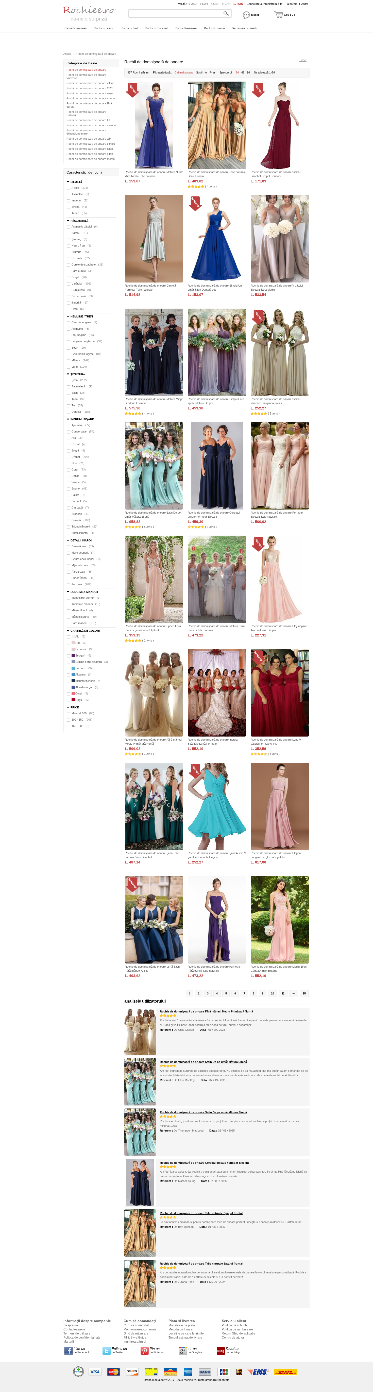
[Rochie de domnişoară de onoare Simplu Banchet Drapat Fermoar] (280, 126)
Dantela (81, 411)
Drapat (80, 456)
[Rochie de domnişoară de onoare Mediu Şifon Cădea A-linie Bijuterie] (280, 920)
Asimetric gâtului (85, 226)
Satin (78, 392)
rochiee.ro (190, 1379)
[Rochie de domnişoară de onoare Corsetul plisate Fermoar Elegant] (217, 466)
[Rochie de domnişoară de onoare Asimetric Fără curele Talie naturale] (217, 920)
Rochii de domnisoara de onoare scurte (90, 98)
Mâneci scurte (84, 616)
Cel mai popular (184, 72)
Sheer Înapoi (83, 577)
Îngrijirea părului (135, 1341)
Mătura (80, 360)
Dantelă (81, 520)
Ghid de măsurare (136, 1333)
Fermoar (81, 584)
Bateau (80, 232)
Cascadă (80, 507)
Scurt (79, 347)
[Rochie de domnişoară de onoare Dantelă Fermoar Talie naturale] (154, 239)
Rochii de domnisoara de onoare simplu (90, 143)
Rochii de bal (129, 28)
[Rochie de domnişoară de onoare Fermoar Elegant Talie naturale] (280, 466)
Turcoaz (83, 668)
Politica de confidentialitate (81, 1337)
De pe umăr (83, 296)
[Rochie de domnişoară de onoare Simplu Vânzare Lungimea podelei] (280, 353)
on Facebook (82, 1350)
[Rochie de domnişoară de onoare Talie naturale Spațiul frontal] (217, 126)
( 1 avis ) (274, 413)
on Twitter (119, 1350)
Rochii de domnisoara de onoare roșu (89, 93)
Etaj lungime (83, 334)
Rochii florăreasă (186, 28)
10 (272, 993)
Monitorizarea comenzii (140, 1329)
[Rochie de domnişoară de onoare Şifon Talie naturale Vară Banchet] (154, 807)
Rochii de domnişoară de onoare (96, 53)
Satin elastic (82, 386)
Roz (81, 642)
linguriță (80, 302)
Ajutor (304, 3)
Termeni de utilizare (77, 1333)
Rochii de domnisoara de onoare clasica (91, 125)
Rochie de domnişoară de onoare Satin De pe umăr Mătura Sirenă (203, 1061)
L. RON (238, 3)
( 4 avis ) (211, 186)
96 (248, 72)
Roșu (82, 699)
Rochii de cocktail (156, 28)
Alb (80, 636)
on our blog (233, 1350)
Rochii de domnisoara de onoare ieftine (90, 83)
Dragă (79, 277)
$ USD (193, 3)
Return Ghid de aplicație (238, 1333)
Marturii (68, 1341)
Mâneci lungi (82, 610)
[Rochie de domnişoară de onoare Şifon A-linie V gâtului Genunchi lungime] (217, 807)
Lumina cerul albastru (91, 661)
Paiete (78, 494)
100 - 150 (82, 719)
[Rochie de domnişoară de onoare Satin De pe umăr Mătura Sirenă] (154, 466)
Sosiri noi (201, 72)
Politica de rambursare (237, 1329)
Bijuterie (80, 251)
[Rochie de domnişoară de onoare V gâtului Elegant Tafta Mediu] (280, 239)
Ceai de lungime (84, 322)
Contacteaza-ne (74, 1329)
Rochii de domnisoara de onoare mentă (90, 158)
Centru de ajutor (233, 1337)
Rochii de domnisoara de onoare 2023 (89, 88)
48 (242, 72)
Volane (79, 482)
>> (293, 993)
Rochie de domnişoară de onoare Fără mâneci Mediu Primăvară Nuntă (206, 1011)
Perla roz (84, 649)
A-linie (80, 187)
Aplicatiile (81, 425)
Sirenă (79, 206)
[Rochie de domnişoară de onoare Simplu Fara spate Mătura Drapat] (217, 353)
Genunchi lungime (86, 353)
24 (237, 72)
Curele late (81, 289)
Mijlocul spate (84, 565)
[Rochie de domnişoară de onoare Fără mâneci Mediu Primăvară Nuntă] (154, 693)
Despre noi (71, 1325)
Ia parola (291, 3)
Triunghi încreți (84, 526)
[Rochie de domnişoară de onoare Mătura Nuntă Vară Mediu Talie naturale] (154, 126)
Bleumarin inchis (88, 680)
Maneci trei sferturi (86, 597)
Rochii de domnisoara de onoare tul (88, 120)
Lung (79, 366)
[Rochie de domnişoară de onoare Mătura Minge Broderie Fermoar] (154, 353)
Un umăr (81, 258)
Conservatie (83, 431)
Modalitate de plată (181, 1325)
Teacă (79, 213)
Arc (77, 437)
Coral (81, 693)
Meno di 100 (83, 713)
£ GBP (215, 3)
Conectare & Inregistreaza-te (264, 3)
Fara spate (82, 571)
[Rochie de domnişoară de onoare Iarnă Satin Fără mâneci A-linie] (154, 920)
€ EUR (204, 3)
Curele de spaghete (87, 264)
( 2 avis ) (148, 754)
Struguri (83, 655)
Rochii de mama (214, 28)
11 (283, 993)
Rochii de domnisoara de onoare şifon (89, 153)
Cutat (79, 469)
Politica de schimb (234, 1325)
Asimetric (80, 194)
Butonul (79, 501)
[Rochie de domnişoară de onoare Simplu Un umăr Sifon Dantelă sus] (217, 239)
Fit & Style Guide (135, 1337)
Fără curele (82, 270)
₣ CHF (226, 3)
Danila (79, 475)
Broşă (78, 450)
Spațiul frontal (83, 532)
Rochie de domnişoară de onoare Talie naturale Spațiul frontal (201, 1213)
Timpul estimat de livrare (185, 1337)
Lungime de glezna (87, 341)
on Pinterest (157, 1350)
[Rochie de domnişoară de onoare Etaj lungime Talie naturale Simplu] (280, 580)
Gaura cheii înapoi (86, 558)
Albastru (83, 674)
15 (304, 993)
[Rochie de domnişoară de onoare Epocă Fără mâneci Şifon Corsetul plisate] (154, 580)
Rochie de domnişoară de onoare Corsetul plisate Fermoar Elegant (204, 1162)
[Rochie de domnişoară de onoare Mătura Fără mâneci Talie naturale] (217, 580)
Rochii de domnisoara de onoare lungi (89, 148)
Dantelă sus (83, 546)
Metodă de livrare (180, 1329)
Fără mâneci (84, 623)
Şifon (79, 380)
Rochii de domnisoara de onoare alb (88, 138)
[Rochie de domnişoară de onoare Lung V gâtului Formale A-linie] (280, 693)
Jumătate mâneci (86, 604)
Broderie (81, 513)
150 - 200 (80, 725)
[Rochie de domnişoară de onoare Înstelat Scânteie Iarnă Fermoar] (217, 693)
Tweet (303, 60)
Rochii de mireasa (75, 28)
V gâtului (81, 283)
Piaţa (78, 308)
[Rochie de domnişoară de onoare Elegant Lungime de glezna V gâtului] (280, 807)
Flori (78, 463)
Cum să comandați (136, 1325)
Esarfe (79, 488)
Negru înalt (81, 245)
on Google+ (195, 1350)
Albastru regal (86, 687)
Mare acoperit (83, 552)
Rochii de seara (103, 28)
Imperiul (80, 200)
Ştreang (79, 239)
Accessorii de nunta (244, 28)
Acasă (67, 53)
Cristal (79, 444)
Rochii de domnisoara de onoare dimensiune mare (86, 132)
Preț (212, 72)
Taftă (78, 399)
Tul (77, 405)
